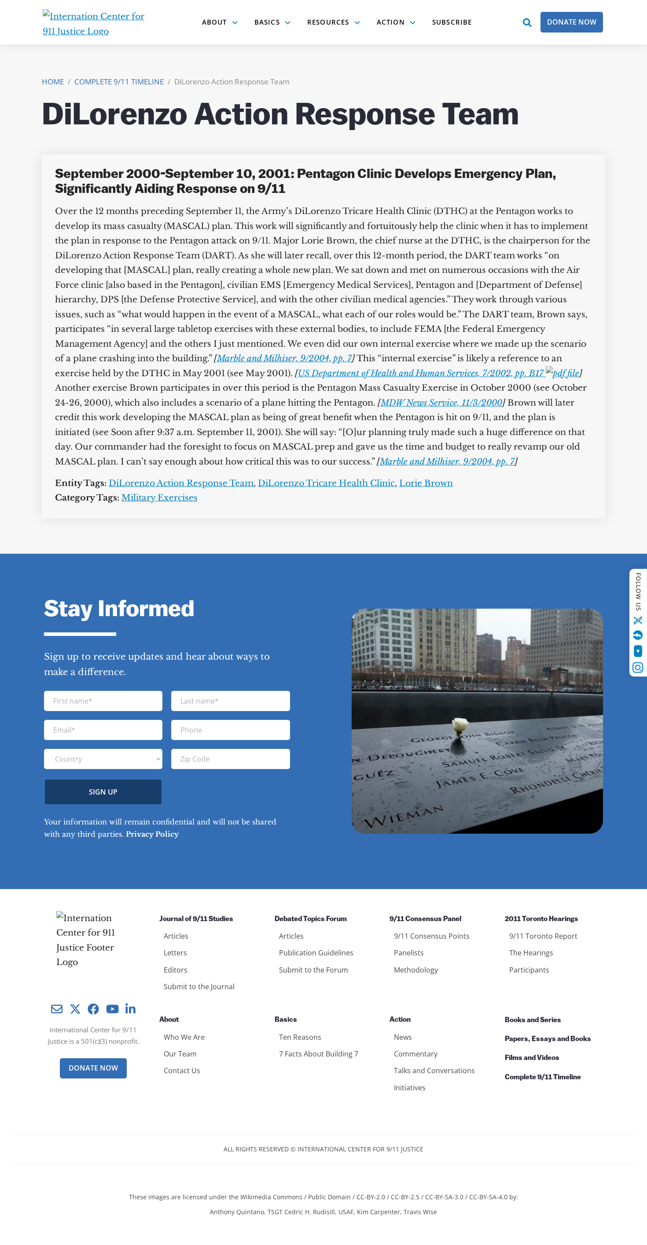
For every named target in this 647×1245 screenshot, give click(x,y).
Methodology (416, 970)
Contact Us (182, 1070)
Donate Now (571, 22)
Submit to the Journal (199, 986)
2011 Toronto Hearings (541, 919)
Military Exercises (159, 498)
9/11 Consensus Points (432, 936)
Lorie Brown (426, 483)
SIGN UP (103, 792)
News (403, 1037)
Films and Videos (532, 1058)
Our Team (180, 1054)
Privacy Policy (152, 834)
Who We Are (184, 1037)
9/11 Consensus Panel (425, 919)
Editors (175, 970)
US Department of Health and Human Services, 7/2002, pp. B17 (422, 373)
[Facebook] (638, 635)
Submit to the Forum (313, 970)
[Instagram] (638, 667)
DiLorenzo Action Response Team (181, 483)
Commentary (415, 1054)
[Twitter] (638, 620)
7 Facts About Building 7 (318, 1054)
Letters (175, 953)
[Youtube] (637, 651)
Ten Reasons (300, 1037)
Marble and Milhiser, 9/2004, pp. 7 (284, 358)
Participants (529, 970)
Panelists (409, 953)
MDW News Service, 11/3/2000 (441, 403)
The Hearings (531, 953)
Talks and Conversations (434, 1070)
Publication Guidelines (316, 953)
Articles (176, 936)
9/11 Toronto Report (543, 936)
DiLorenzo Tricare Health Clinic (326, 483)
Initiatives (410, 1088)
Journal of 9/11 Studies (196, 919)
